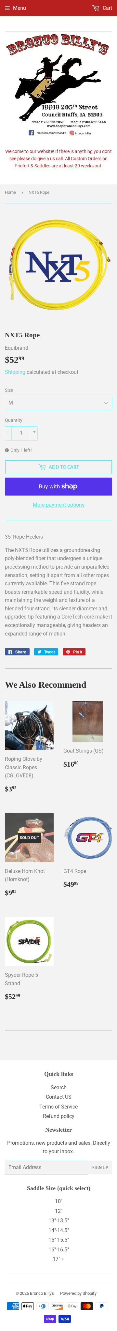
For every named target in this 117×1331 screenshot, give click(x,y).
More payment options (58, 505)
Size (9, 390)
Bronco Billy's (42, 1293)
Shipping (15, 372)
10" (58, 1201)
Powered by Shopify (78, 1293)
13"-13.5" (58, 1220)
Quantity (13, 420)
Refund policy (58, 1116)
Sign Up (100, 1167)
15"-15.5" (58, 1240)
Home (10, 192)
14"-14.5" (58, 1230)
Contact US (59, 1097)
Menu (19, 8)
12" (58, 1211)
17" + (58, 1259)
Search (59, 1087)
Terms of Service (58, 1107)
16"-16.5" (58, 1250)
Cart (106, 8)
